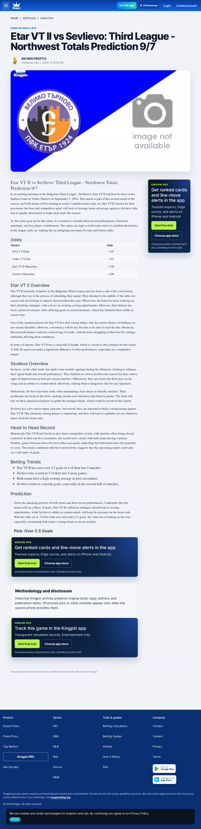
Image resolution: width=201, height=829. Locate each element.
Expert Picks (11, 726)
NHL (56, 757)
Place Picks (10, 736)
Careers (158, 736)
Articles (29, 18)
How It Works (111, 757)
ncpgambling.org (60, 797)
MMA (56, 777)
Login (167, 5)
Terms (157, 757)
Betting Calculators (115, 726)
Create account (186, 5)
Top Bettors (10, 746)
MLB (56, 746)
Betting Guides (112, 736)
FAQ (105, 767)
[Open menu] (6, 5)
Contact (158, 726)
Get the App (126, 5)
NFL (55, 726)
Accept (15, 819)
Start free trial (27, 563)
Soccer (57, 767)
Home (14, 18)
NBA (56, 736)
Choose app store (57, 563)
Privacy (157, 746)
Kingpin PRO (25, 757)
